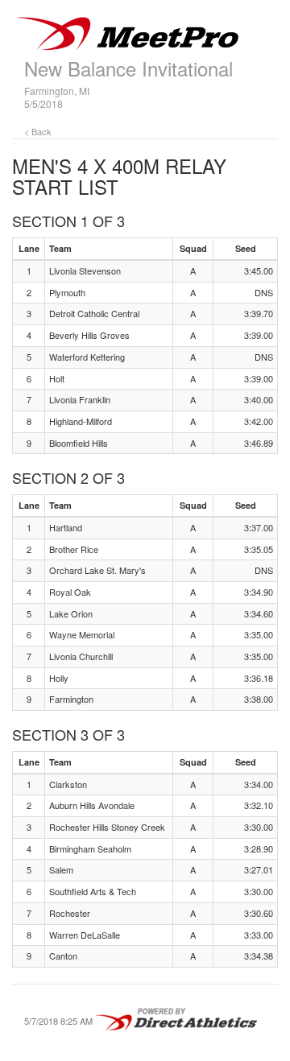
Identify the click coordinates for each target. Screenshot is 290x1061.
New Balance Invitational (128, 68)
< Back (38, 131)
